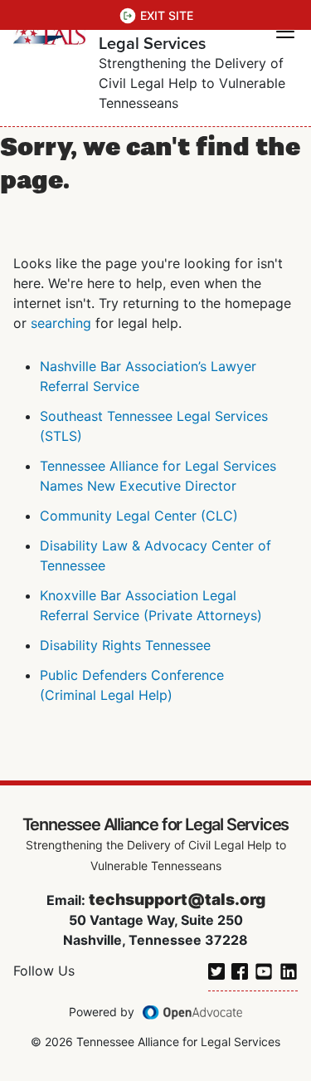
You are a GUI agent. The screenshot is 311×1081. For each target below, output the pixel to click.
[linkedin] (288, 969)
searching (61, 323)
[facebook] (239, 969)
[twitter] (216, 969)
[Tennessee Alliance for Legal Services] (49, 32)
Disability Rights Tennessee (125, 645)
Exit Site (166, 15)
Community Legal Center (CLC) (139, 515)
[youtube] (264, 969)
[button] (285, 31)
